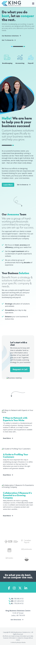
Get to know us (22, 184)
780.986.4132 (19, 599)
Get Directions (16, 619)
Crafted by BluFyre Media (18, 642)
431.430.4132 (19, 601)
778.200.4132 (19, 603)
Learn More (8, 185)
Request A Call (20, 369)
